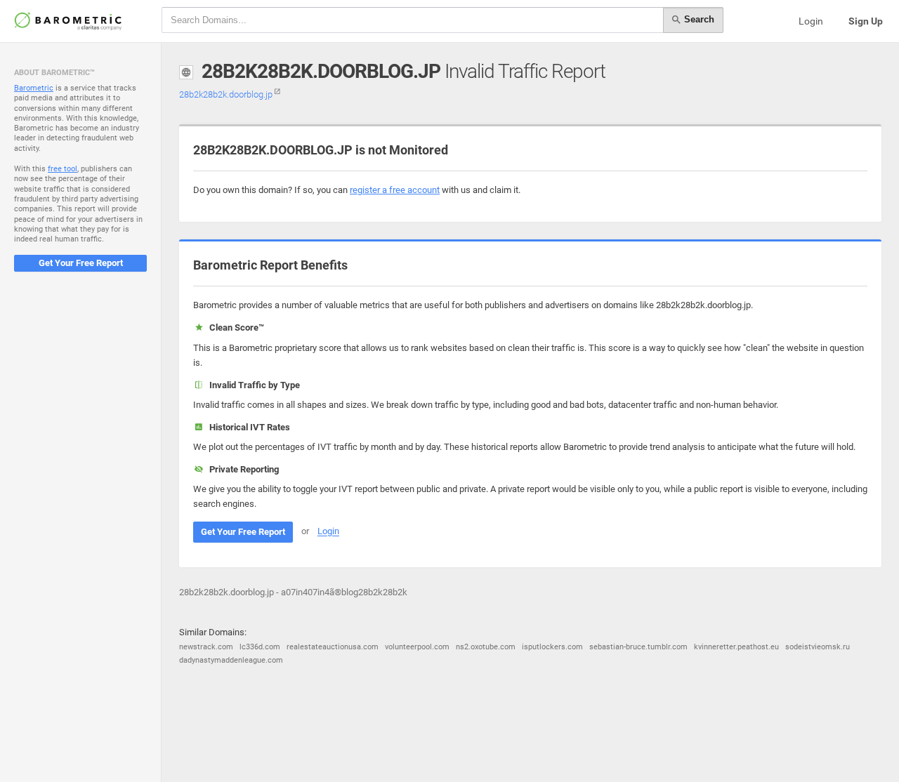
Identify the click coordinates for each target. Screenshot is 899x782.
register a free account (395, 190)
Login (811, 21)
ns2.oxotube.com (486, 646)
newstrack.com (206, 646)
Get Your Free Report (81, 263)
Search (697, 19)
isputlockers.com (552, 646)
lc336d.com (259, 646)
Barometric (33, 88)
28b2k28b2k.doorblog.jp (227, 94)
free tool (62, 168)
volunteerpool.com (417, 646)
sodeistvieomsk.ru (817, 646)
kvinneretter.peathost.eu (736, 646)
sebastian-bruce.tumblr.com (638, 646)
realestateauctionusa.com (333, 646)
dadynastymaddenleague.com (231, 660)
